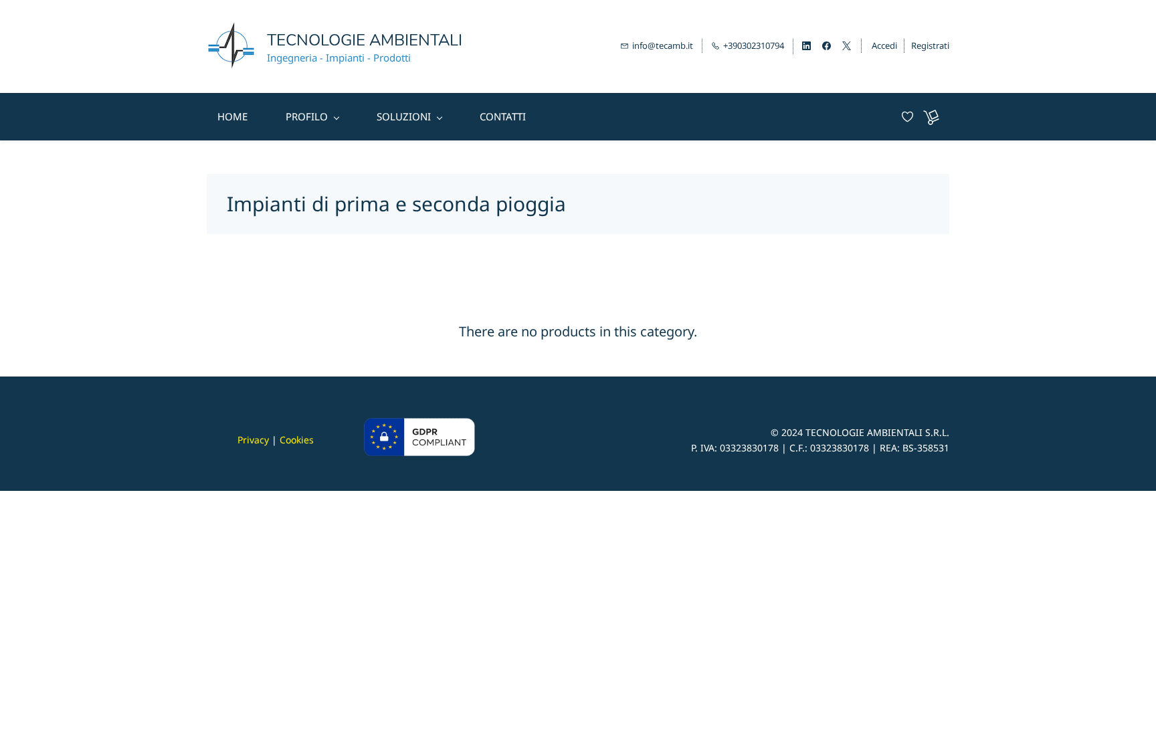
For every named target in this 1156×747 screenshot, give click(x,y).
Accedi (884, 45)
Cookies (297, 439)
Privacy (253, 439)
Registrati (930, 45)
